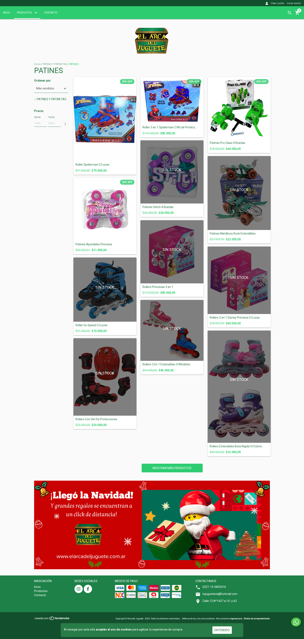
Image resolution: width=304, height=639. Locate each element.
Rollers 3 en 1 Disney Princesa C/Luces (235, 317)
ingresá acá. (236, 618)
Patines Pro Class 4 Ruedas (227, 142)
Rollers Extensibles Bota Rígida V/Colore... (237, 446)
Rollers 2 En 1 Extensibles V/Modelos (166, 364)
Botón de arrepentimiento (257, 618)
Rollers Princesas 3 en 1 (157, 287)
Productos (24, 12)
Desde (37, 117)
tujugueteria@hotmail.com (219, 594)
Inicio (6, 12)
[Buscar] (289, 12)
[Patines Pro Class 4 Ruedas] (239, 108)
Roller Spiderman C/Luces (92, 164)
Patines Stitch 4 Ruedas (158, 207)
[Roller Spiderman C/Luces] (104, 119)
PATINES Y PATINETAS (55, 64)
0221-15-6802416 (214, 586)
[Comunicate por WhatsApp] (296, 622)
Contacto (50, 12)
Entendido (222, 630)
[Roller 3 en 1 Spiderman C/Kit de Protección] (171, 100)
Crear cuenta (277, 3)
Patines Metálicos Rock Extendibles (233, 233)
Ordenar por (42, 80)
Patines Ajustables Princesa (93, 244)
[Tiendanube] (52, 619)
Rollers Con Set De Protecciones (96, 419)
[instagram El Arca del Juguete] (78, 589)
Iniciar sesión (294, 3)
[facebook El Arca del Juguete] (88, 589)
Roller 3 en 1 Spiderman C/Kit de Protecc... (169, 127)
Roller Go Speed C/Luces (91, 325)
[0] (297, 14)
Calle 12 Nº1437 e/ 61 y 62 (219, 601)
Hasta (51, 117)
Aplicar (65, 124)
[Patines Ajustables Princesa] (104, 209)
